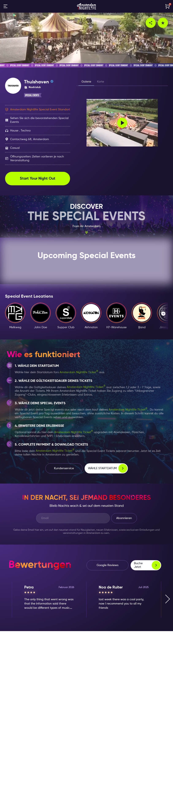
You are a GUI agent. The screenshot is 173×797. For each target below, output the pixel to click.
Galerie (86, 81)
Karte (100, 81)
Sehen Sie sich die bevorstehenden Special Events (39, 120)
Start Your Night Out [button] (37, 178)
